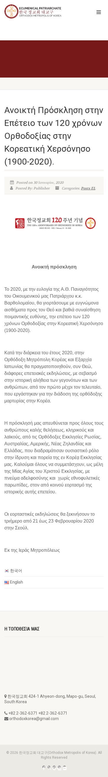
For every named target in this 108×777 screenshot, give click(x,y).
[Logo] (36, 11)
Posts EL (88, 188)
